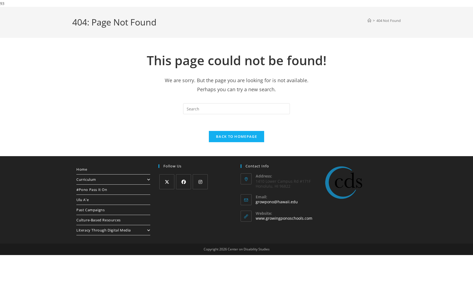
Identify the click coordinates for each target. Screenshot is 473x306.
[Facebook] (183, 181)
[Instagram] (200, 181)
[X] (166, 181)
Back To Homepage (236, 136)
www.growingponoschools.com (284, 218)
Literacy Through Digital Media (103, 230)
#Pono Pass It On (91, 189)
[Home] (369, 20)
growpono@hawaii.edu (277, 201)
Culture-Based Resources (98, 220)
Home (81, 169)
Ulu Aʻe (82, 199)
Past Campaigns (90, 209)
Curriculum (86, 179)
